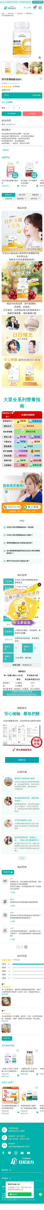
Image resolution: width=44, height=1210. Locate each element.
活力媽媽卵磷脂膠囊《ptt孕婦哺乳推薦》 (10, 1107)
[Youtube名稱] (28, 1152)
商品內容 (8, 195)
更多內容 (5, 994)
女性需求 (20, 13)
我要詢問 (6, 872)
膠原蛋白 (23, 456)
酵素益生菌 (31, 432)
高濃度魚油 (37, 421)
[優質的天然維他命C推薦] (8, 781)
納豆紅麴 (37, 460)
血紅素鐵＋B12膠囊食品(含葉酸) (29, 182)
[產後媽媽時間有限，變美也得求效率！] (8, 801)
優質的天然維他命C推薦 (25, 778)
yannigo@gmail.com (18, 1146)
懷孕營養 (29, 13)
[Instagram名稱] (15, 1152)
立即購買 (32, 113)
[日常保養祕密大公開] (8, 823)
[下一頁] (25, 947)
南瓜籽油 (30, 426)
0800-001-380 (16, 1131)
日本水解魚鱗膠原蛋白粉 (10, 182)
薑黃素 (37, 442)
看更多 (22, 858)
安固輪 (23, 442)
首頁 (3, 13)
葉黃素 (23, 421)
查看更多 (22, 760)
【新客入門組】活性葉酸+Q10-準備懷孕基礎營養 (10, 1070)
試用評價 (8, 199)
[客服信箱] (22, 1152)
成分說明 (22, 195)
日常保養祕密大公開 (23, 820)
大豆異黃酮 (23, 451)
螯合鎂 (37, 437)
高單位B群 (37, 465)
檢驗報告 (35, 195)
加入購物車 (11, 113)
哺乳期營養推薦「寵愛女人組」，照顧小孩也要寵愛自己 (27, 839)
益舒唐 (23, 460)
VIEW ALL (6, 1038)
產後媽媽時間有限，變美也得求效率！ (27, 799)
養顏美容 (6, 150)
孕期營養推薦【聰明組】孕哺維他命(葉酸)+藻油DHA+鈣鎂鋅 (29, 1107)
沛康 (23, 465)
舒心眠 (23, 437)
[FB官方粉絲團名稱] (3, 1152)
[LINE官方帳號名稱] (9, 1152)
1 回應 (12, 892)
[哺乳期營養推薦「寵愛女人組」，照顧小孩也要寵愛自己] (8, 840)
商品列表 (11, 13)
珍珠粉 (37, 456)
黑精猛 (37, 451)
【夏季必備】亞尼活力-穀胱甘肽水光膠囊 (29, 1070)
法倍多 (30, 446)
